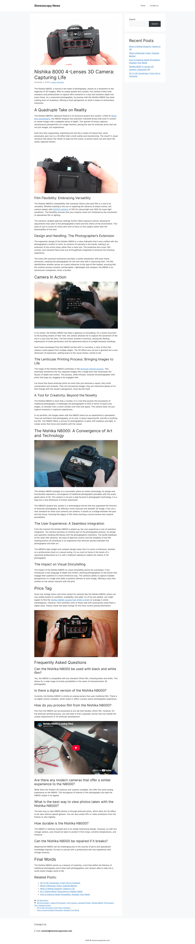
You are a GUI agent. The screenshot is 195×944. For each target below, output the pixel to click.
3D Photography (43, 903)
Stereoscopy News (47, 5)
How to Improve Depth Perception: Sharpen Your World (58, 910)
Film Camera (72, 903)
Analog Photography (58, 903)
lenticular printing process (92, 369)
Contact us (154, 6)
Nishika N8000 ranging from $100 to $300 (70, 600)
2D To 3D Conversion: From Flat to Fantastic (54, 908)
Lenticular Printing (84, 903)
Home (143, 6)
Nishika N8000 (97, 903)
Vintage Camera (44, 905)
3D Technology (42, 900)
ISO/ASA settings (60, 209)
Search (132, 19)
